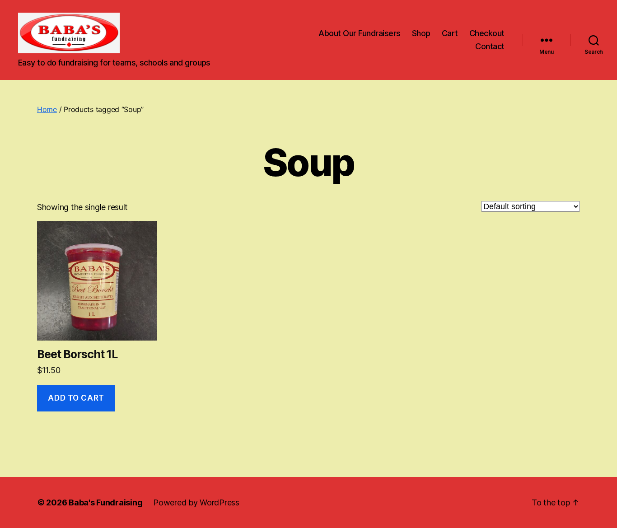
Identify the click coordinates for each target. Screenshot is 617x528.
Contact (490, 46)
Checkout (487, 33)
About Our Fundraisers (359, 33)
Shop (421, 33)
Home (47, 109)
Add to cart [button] (76, 397)
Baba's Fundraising (105, 502)
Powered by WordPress (196, 502)
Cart (450, 33)
